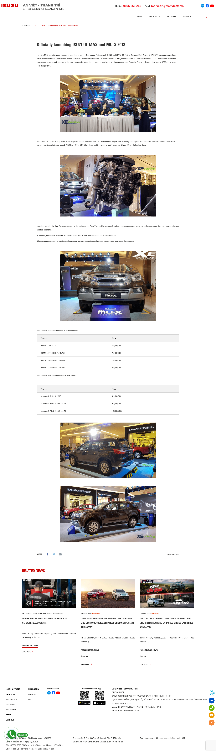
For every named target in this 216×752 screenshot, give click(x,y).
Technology (10, 705)
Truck (30, 699)
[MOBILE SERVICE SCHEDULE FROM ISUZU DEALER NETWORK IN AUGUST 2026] (49, 593)
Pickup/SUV (32, 694)
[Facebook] (207, 5)
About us (10, 694)
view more (26, 652)
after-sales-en (56, 613)
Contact (187, 16)
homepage (26, 25)
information (27, 645)
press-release (87, 650)
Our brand (33, 689)
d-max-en (84, 656)
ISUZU (114, 692)
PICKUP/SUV (96, 613)
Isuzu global (11, 710)
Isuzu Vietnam (13, 689)
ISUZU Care (171, 16)
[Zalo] (202, 5)
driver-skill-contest (42, 613)
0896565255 (125, 703)
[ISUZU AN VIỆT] (10, 5)
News (139, 16)
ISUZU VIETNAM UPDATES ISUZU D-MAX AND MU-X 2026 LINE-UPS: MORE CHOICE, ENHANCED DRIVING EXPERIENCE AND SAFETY (107, 623)
